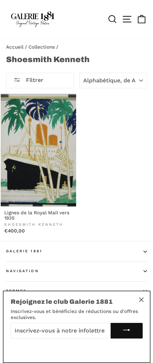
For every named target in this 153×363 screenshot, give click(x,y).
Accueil (14, 47)
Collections (41, 47)
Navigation (22, 271)
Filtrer (33, 80)
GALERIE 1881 (24, 251)
